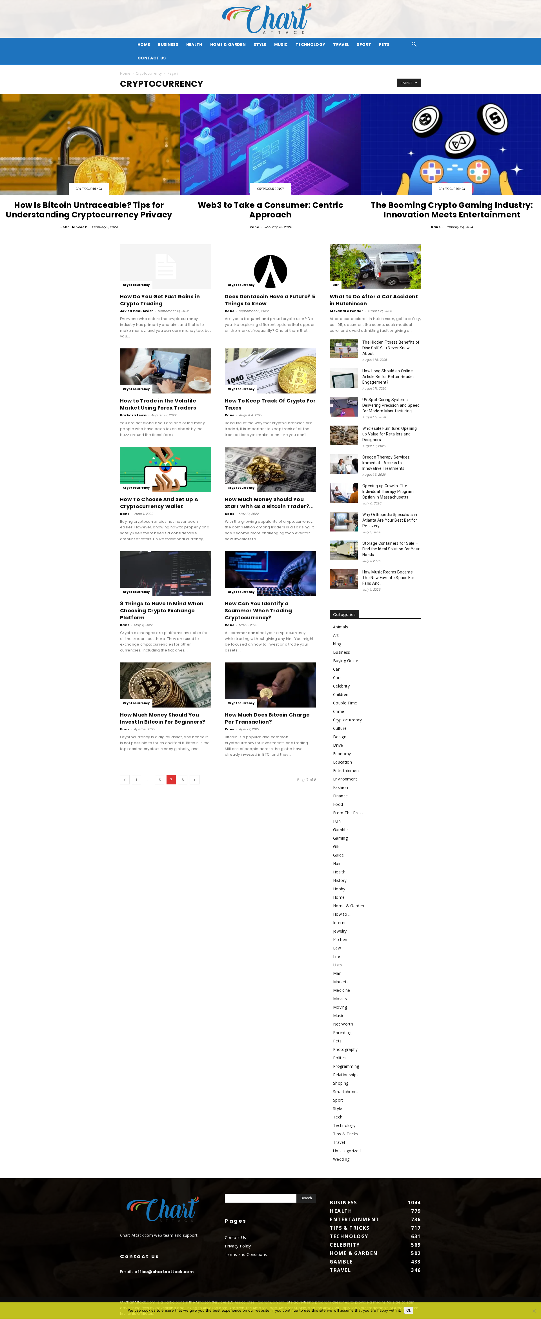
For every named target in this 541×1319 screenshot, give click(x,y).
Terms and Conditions (246, 1254)
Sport (364, 44)
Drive (338, 745)
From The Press (348, 812)
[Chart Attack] (270, 19)
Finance (340, 795)
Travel (341, 44)
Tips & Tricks (345, 1133)
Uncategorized (347, 1150)
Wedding (341, 1159)
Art (336, 635)
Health (194, 44)
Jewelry (340, 931)
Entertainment (346, 770)
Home (125, 73)
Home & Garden (228, 44)
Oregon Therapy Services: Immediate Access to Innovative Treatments (386, 463)
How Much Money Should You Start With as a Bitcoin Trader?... (269, 503)
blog (337, 643)
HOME (144, 44)
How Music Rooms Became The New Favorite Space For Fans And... (388, 578)
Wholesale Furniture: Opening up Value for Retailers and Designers (389, 434)
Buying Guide (345, 660)
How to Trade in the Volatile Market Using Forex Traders (158, 404)
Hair (337, 863)
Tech (337, 1117)
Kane (254, 227)
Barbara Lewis (133, 415)
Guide (338, 855)
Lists (337, 964)
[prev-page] (125, 779)
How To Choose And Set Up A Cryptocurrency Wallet (159, 503)
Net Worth (343, 1024)
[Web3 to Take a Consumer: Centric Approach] (270, 162)
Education (342, 762)
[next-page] (194, 779)
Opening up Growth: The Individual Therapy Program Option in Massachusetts (388, 491)
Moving (340, 1007)
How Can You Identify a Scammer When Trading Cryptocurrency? (258, 610)
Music (281, 44)
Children (341, 694)
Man (337, 973)
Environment (345, 779)
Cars (337, 677)
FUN (337, 821)
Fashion (340, 787)
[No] (534, 1311)
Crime (338, 711)
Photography (345, 1049)
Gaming (340, 838)
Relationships (345, 1074)
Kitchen (340, 939)
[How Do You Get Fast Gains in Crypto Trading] (165, 266)
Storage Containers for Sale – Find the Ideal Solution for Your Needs (391, 549)
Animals (340, 627)
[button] (414, 45)
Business (168, 44)
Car (335, 285)
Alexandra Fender (346, 311)
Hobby (339, 888)
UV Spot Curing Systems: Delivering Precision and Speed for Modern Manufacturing (391, 405)
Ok (408, 1310)
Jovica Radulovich (137, 311)
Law (337, 948)
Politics (340, 1057)
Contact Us (152, 58)
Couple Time (345, 703)
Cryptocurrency (149, 73)
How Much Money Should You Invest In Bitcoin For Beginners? (162, 718)
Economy (342, 753)
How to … (342, 914)
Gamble (340, 829)
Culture (340, 728)
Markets (341, 981)
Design (339, 736)
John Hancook (74, 227)
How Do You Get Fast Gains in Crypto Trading (160, 300)
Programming (346, 1066)
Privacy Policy (238, 1246)
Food (338, 804)
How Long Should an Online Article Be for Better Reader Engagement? (388, 376)
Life (336, 956)
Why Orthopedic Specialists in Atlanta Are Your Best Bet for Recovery (389, 520)
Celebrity (341, 686)
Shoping (340, 1083)
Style (260, 44)
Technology (310, 44)
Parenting (342, 1032)
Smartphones (346, 1091)
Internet (340, 922)
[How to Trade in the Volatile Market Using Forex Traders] (165, 370)
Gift (336, 846)
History (340, 880)
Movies (340, 998)
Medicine (341, 990)
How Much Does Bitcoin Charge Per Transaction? (267, 718)
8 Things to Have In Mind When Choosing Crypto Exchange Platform (161, 610)
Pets (384, 44)
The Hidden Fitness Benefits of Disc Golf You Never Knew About (391, 348)
